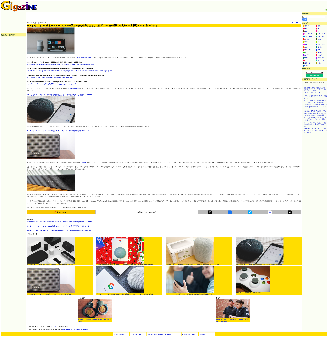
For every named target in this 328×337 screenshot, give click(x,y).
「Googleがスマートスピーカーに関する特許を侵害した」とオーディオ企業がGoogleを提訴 (259, 264)
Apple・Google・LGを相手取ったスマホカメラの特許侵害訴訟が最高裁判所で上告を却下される (190, 294)
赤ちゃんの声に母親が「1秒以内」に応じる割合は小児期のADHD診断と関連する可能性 (315, 124)
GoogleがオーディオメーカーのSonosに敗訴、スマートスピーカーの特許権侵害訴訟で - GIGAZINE (58, 131)
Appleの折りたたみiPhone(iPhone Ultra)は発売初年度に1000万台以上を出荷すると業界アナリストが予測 (315, 89)
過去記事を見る (314, 75)
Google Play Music (74, 88)
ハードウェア (296, 23)
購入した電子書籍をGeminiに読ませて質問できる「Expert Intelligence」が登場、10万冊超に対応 (315, 119)
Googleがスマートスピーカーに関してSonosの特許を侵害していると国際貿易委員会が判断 (50, 264)
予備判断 (84, 162)
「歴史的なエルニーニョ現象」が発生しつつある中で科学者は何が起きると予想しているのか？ (315, 106)
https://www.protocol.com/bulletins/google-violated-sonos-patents (50, 77)
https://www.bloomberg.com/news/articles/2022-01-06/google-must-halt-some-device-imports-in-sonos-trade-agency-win (69, 71)
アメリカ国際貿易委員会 (83, 58)
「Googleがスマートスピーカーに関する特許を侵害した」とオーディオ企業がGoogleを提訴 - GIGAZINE (59, 95)
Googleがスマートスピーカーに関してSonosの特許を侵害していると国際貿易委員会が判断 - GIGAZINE (59, 230)
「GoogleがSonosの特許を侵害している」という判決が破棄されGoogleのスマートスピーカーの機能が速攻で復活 (125, 294)
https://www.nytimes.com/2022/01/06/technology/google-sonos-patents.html (53, 84)
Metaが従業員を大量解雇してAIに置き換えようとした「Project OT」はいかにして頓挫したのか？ (315, 96)
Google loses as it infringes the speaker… (75, 329)
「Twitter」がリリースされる (312, 93)
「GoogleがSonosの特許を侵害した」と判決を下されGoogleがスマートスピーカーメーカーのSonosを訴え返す (125, 264)
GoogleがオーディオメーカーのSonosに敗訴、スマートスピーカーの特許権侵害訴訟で (49, 294)
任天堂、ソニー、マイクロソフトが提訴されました (248, 292)
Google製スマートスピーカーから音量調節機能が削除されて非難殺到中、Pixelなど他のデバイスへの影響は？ (193, 264)
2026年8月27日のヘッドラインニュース (315, 128)
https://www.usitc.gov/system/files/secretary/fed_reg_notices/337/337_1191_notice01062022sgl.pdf (61, 64)
